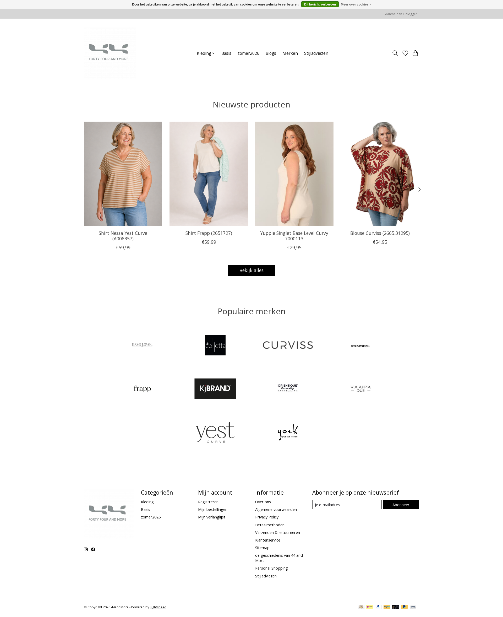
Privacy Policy (266, 516)
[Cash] (361, 607)
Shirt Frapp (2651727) (208, 233)
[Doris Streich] (360, 346)
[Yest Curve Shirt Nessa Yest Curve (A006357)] (123, 174)
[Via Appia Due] (360, 389)
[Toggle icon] (395, 53)
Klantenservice (267, 540)
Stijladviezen (316, 53)
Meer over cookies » (356, 4)
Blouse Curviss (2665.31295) (380, 233)
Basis (226, 53)
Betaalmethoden (270, 524)
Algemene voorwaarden (276, 509)
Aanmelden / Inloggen (401, 14)
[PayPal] (378, 607)
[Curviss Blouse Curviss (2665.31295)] (380, 174)
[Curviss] (288, 346)
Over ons (263, 501)
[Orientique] (288, 389)
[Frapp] (142, 389)
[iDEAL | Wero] (369, 607)
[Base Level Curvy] (142, 346)
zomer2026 (248, 53)
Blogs (271, 53)
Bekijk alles (251, 270)
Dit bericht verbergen (320, 4)
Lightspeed (158, 607)
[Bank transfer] (413, 607)
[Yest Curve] (215, 433)
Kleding (147, 501)
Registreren (208, 501)
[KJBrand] (215, 389)
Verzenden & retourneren (277, 532)
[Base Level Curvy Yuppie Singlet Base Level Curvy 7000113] (294, 174)
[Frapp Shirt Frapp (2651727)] (209, 174)
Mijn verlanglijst (211, 516)
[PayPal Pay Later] (404, 607)
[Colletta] (215, 346)
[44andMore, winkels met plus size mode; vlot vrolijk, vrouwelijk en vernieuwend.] (110, 53)
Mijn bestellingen (212, 509)
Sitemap (262, 547)
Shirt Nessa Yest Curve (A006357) (123, 235)
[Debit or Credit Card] (395, 607)
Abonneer (400, 504)
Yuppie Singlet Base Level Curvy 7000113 (294, 235)
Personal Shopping (271, 568)
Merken (290, 53)
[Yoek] (288, 433)
